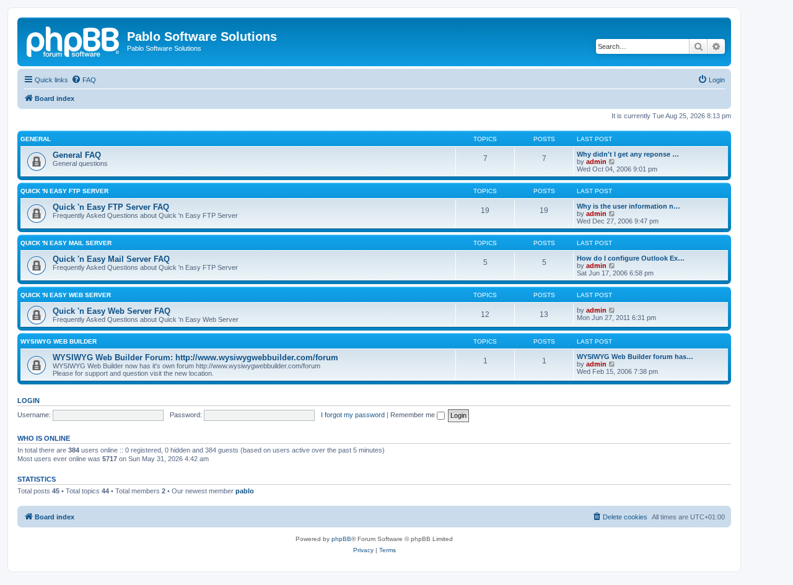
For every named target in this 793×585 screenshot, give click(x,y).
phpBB (341, 538)
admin (596, 161)
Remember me (413, 414)
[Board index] (73, 40)
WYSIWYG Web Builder (58, 341)
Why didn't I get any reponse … (628, 154)
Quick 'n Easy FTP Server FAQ (111, 207)
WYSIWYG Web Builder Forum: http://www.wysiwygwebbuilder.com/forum (195, 357)
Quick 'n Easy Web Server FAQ (111, 311)
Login (28, 400)
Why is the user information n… (628, 206)
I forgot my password (353, 414)
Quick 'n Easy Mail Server (66, 243)
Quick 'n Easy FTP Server (64, 191)
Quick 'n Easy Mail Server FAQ (111, 259)
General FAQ (77, 155)
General (35, 139)
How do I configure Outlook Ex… (631, 258)
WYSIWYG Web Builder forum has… (635, 356)
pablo (244, 491)
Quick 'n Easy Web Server (65, 295)
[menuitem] (83, 79)
